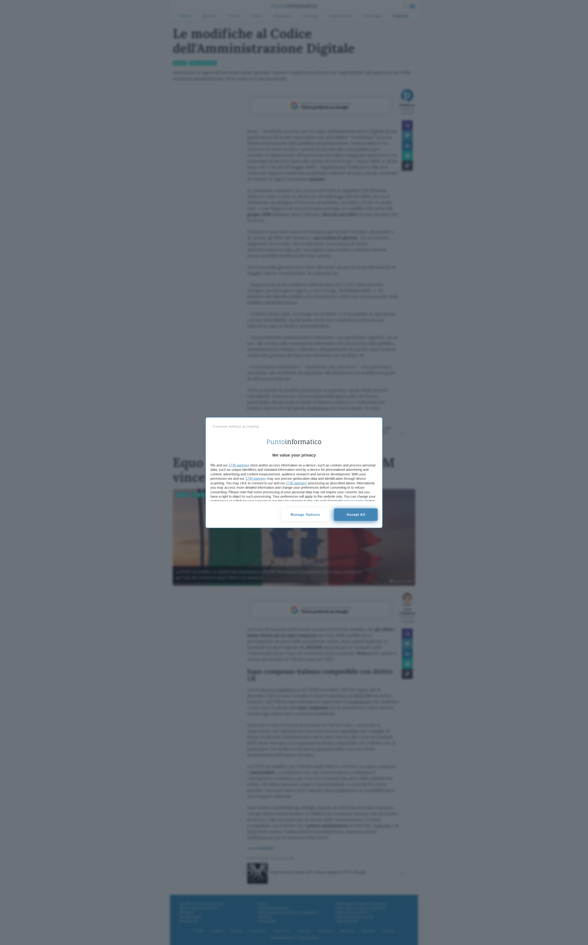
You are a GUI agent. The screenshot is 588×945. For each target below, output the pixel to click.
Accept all (356, 514)
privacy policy (354, 501)
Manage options (305, 514)
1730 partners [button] (239, 465)
